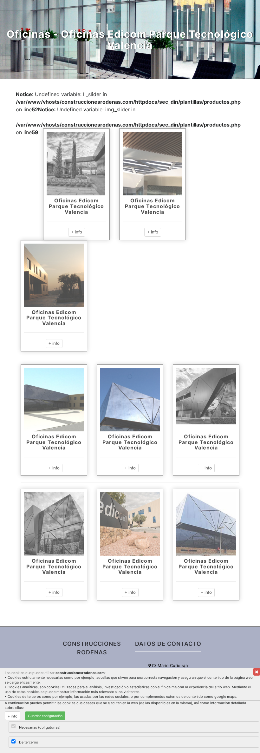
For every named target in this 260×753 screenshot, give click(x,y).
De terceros (28, 742)
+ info (76, 231)
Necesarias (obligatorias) (40, 727)
